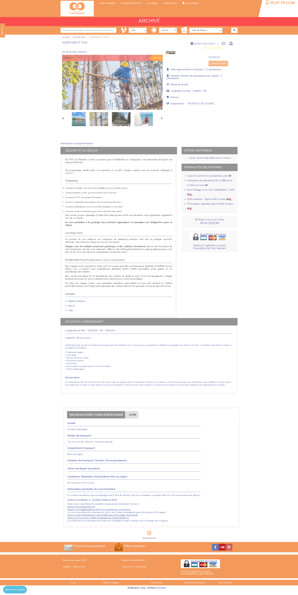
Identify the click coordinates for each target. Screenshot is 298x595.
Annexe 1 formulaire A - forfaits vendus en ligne (92, 499)
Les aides (152, 3)
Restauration (72, 377)
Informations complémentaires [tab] (77, 143)
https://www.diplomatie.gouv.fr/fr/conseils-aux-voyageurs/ (99, 509)
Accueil (65, 37)
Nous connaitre (107, 3)
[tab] (212, 48)
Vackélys (161, 587)
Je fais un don (170, 3)
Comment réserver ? (131, 3)
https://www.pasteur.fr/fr (81, 506)
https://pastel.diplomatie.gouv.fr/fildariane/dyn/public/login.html (103, 515)
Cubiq (142, 587)
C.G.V (73, 582)
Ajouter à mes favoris (204, 43)
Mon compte (192, 3)
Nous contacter (225, 582)
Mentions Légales (111, 582)
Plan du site (156, 582)
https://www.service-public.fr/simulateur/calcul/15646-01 (98, 517)
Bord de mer (79, 37)
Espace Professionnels (194, 582)
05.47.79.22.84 (282, 2)
